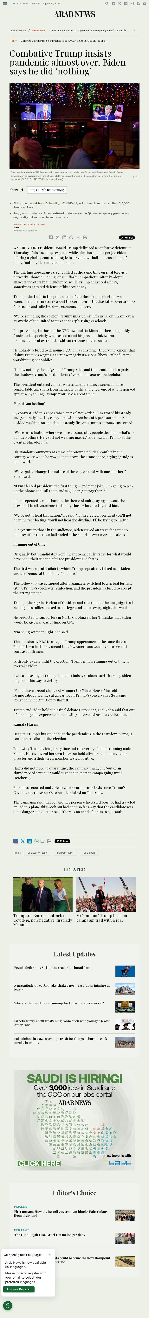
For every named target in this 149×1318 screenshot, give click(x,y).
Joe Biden (89, 853)
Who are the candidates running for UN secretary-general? (59, 1003)
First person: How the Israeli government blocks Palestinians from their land (60, 1213)
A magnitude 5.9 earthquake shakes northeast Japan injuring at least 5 (62, 987)
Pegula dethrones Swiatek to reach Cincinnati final (52, 967)
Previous (14, 126)
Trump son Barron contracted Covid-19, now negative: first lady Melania (42, 920)
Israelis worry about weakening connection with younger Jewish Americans (78, 30)
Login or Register (19, 1289)
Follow (128, 237)
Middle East (38, 30)
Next (134, 126)
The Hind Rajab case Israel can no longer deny (49, 1235)
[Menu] (5, 4)
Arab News (23, 3)
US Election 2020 (37, 853)
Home (13, 40)
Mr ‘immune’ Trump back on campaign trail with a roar (101, 918)
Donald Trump (65, 853)
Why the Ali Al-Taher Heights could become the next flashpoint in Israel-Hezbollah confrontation (62, 1260)
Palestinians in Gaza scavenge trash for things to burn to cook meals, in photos (60, 1040)
